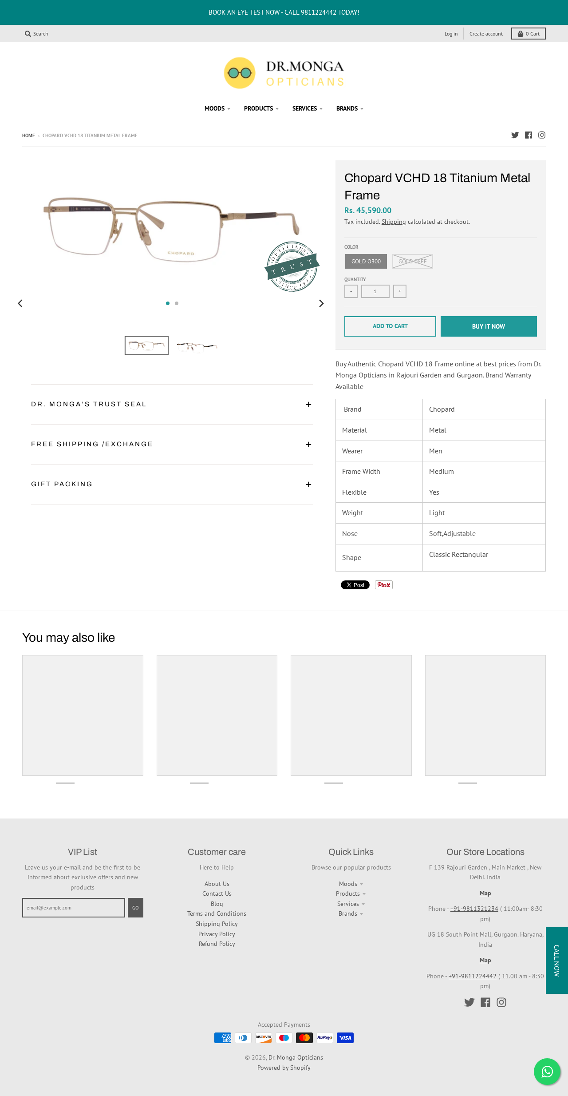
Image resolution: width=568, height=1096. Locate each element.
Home (28, 135)
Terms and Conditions (216, 913)
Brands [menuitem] (347, 108)
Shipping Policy (217, 924)
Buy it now (488, 326)
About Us (217, 884)
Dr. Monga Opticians (295, 1057)
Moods (348, 884)
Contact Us (217, 893)
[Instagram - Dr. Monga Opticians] (542, 135)
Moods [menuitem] (215, 108)
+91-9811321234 (474, 909)
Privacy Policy (216, 934)
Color (351, 247)
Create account (486, 33)
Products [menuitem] (258, 108)
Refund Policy (217, 944)
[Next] (321, 303)
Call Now (556, 961)
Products (348, 893)
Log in (451, 33)
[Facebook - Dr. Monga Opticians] (528, 135)
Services (348, 904)
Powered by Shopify (284, 1068)
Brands (348, 913)
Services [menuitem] (304, 108)
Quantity (355, 279)
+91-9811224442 (473, 976)
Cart (533, 33)
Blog (217, 904)
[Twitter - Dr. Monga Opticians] (515, 135)
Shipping (394, 222)
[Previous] (21, 303)
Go (135, 908)
